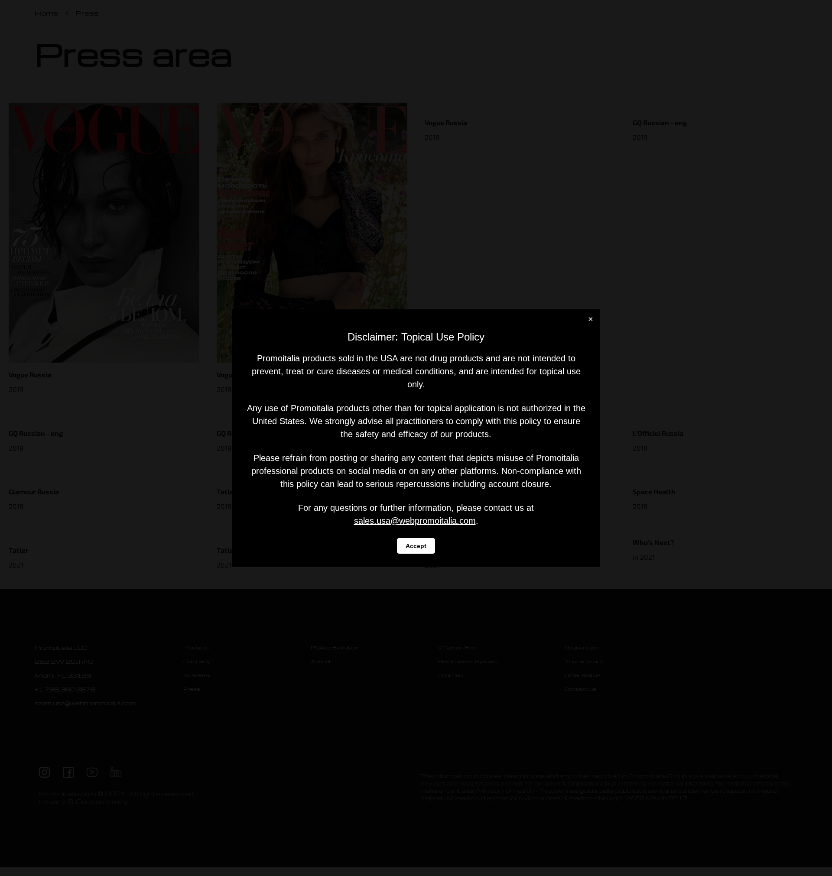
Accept (416, 545)
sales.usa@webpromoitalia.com (415, 521)
